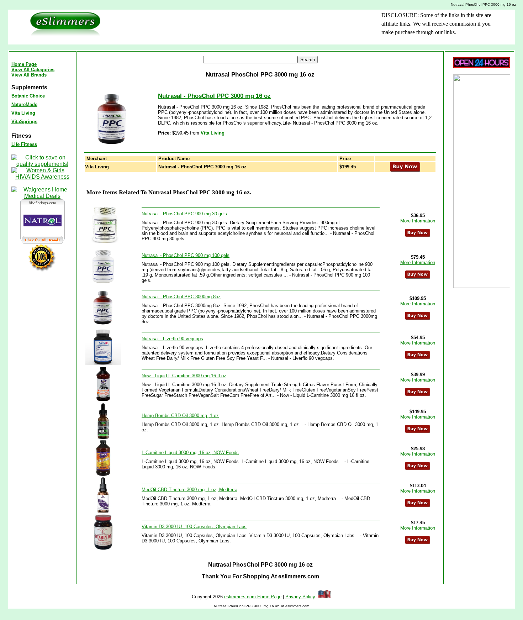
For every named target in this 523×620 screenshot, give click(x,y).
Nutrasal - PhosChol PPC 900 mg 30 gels (184, 213)
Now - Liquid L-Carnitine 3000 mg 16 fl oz (184, 375)
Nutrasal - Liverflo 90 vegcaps (172, 338)
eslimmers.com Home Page (252, 596)
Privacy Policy (300, 596)
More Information (417, 221)
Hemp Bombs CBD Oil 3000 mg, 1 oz (180, 415)
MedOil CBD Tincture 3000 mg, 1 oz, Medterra (189, 489)
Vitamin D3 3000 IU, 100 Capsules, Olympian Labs (194, 526)
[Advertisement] (230, 27)
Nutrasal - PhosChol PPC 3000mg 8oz (181, 296)
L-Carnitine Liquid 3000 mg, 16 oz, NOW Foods (190, 452)
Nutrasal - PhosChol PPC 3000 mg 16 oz (214, 96)
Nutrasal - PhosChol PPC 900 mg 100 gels (185, 255)
